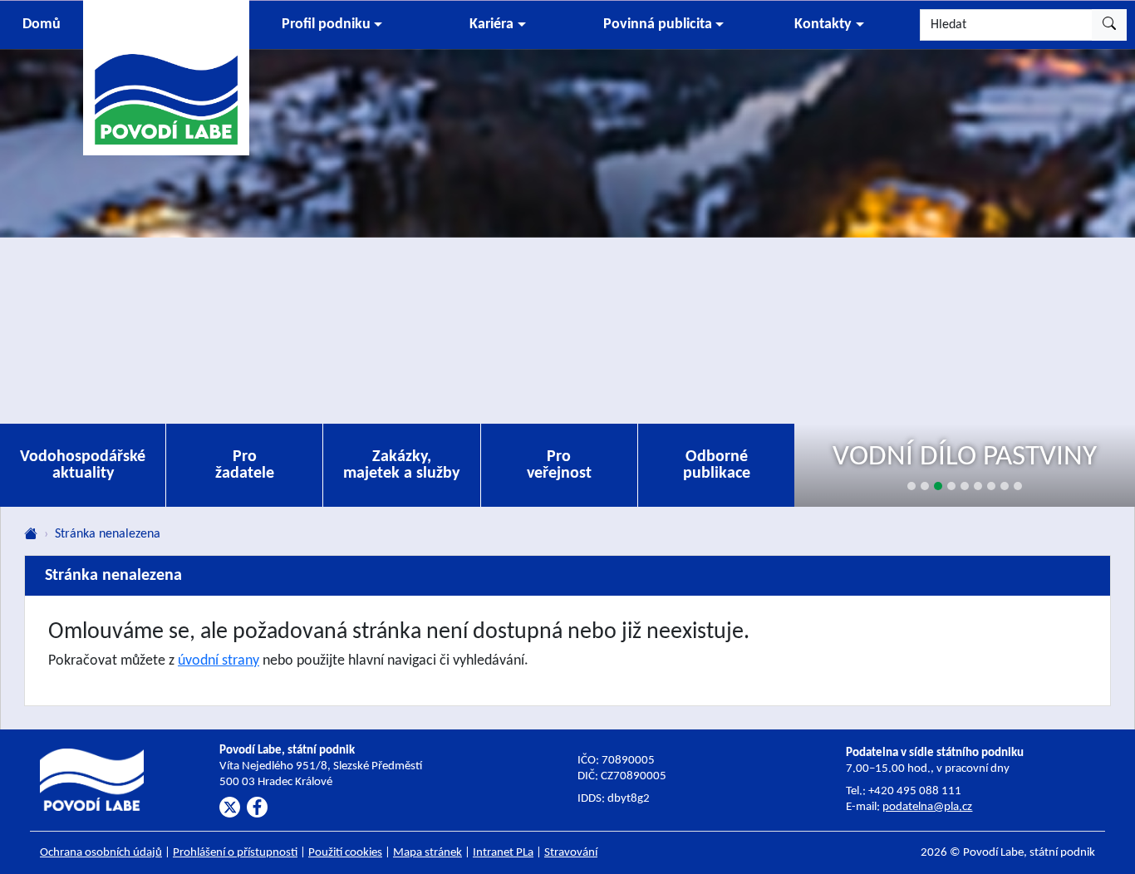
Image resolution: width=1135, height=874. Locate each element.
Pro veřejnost (559, 465)
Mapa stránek (427, 853)
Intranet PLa (503, 853)
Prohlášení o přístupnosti (235, 853)
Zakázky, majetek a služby (401, 465)
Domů (41, 24)
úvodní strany (218, 661)
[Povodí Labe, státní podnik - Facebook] (257, 807)
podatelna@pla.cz (927, 807)
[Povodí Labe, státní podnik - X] (229, 807)
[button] (332, 25)
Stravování (570, 853)
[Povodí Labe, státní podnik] (166, 77)
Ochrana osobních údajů (101, 853)
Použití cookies (345, 853)
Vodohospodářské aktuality (82, 465)
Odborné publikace (716, 465)
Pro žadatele (244, 465)
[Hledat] (1109, 25)
